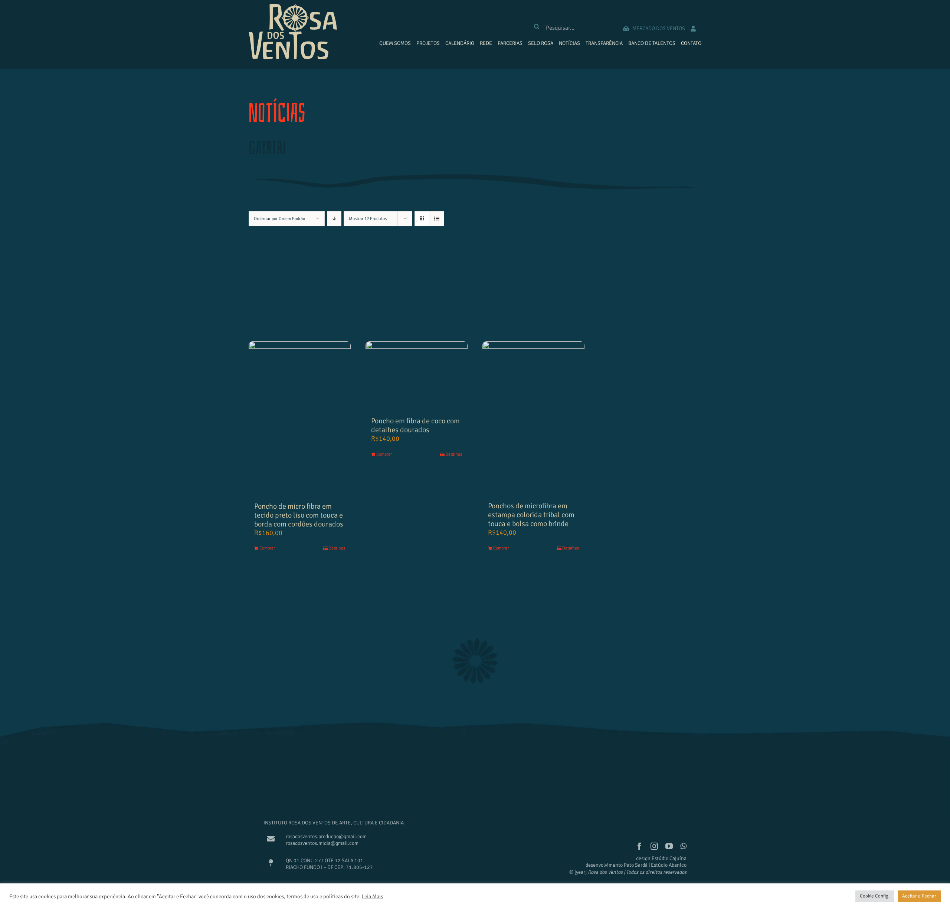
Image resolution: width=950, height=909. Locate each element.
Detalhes (336, 548)
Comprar (267, 548)
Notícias (277, 113)
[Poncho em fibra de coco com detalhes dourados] (417, 375)
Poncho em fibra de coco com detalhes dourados (415, 425)
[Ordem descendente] (334, 218)
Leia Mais (372, 896)
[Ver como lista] (436, 218)
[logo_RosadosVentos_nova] (293, 7)
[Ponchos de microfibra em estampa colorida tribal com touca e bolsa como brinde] (533, 417)
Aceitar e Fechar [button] (919, 896)
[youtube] (669, 846)
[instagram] (654, 846)
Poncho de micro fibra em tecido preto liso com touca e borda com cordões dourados (298, 515)
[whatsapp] (683, 846)
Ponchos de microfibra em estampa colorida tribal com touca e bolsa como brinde (531, 514)
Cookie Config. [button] (875, 896)
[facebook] (639, 846)
